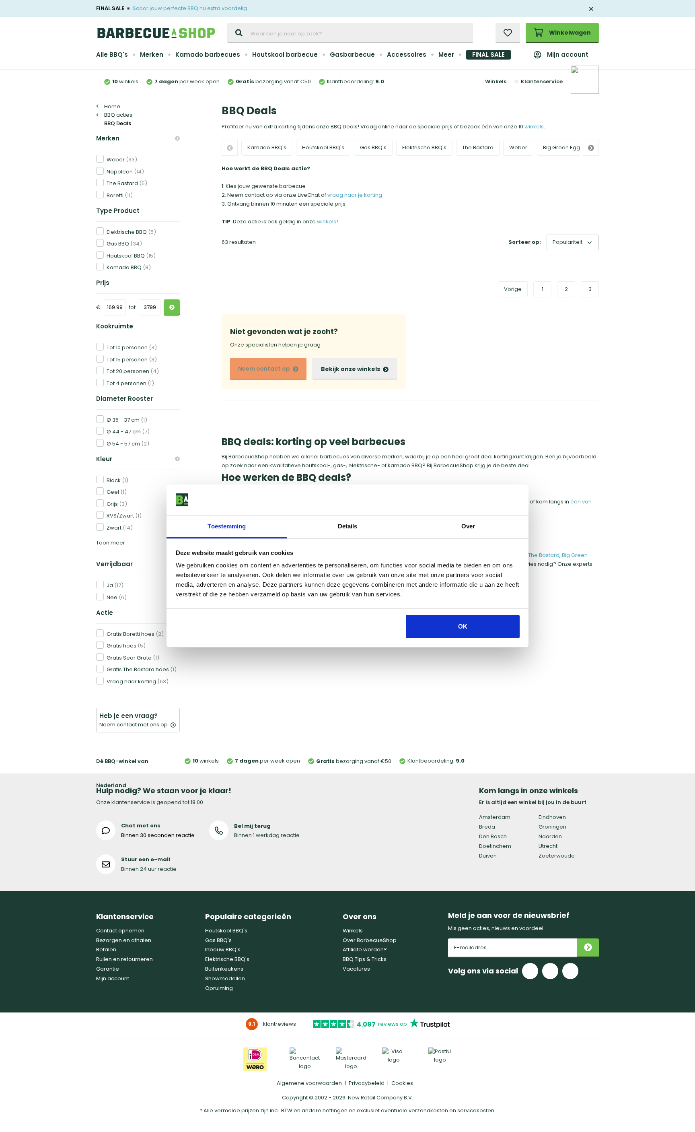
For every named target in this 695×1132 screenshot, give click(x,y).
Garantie (107, 969)
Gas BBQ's (373, 147)
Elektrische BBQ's (424, 147)
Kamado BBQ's (266, 147)
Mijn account (567, 54)
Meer (446, 54)
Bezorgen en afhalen (123, 940)
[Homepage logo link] (156, 33)
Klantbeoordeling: (355, 81)
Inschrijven (588, 947)
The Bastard (477, 147)
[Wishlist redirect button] (508, 33)
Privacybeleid (367, 1083)
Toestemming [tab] (227, 526)
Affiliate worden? (365, 949)
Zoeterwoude (557, 856)
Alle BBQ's (112, 54)
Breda (487, 827)
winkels (125, 81)
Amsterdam (494, 817)
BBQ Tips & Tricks (365, 959)
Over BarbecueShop (370, 940)
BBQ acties (118, 115)
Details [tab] (348, 526)
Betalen (106, 949)
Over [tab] (468, 526)
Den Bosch (493, 836)
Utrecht (548, 846)
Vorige (513, 289)
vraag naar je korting (354, 195)
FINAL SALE (488, 54)
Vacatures (356, 969)
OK (462, 626)
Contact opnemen (120, 930)
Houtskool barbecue (285, 54)
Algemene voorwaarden (309, 1083)
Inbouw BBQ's (223, 949)
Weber (518, 147)
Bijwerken (172, 307)
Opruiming (219, 988)
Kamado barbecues (207, 54)
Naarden (550, 836)
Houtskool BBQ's (323, 147)
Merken (151, 54)
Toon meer (110, 542)
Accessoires (406, 54)
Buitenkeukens (224, 969)
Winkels (495, 81)
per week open (187, 81)
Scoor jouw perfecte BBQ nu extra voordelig (190, 8)
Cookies (402, 1083)
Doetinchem (495, 846)
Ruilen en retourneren (124, 959)
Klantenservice (541, 81)
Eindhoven (552, 817)
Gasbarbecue (352, 54)
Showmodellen (225, 978)
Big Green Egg (561, 147)
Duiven (488, 856)
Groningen (552, 827)
